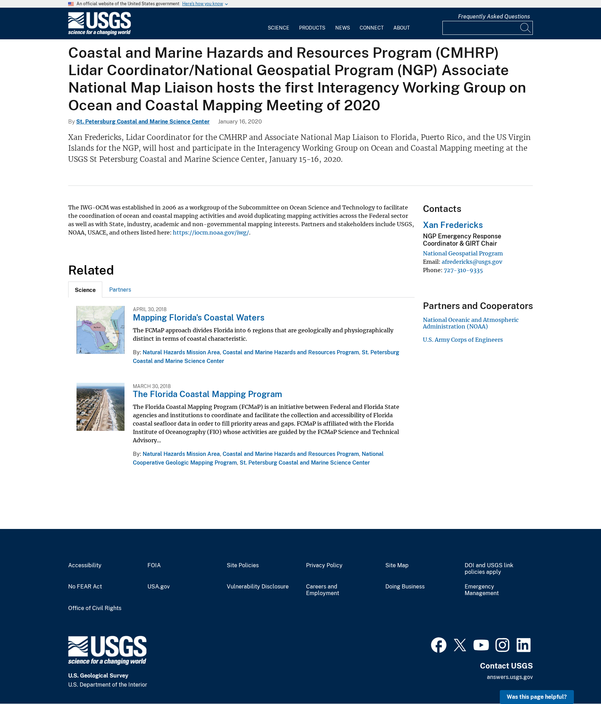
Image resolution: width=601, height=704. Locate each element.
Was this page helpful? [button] (537, 697)
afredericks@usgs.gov (472, 261)
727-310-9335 (463, 270)
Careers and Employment (322, 590)
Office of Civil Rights (94, 608)
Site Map (397, 565)
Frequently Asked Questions (494, 16)
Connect (372, 28)
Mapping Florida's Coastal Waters (198, 317)
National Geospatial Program (463, 253)
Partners (120, 289)
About (401, 28)
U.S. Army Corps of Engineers (463, 339)
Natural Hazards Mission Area (181, 352)
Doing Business (405, 587)
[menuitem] (278, 23)
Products (312, 28)
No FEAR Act (85, 587)
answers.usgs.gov (510, 677)
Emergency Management (482, 590)
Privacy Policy (324, 565)
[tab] (85, 290)
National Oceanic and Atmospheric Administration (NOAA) (471, 323)
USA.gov (158, 587)
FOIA (154, 565)
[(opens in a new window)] (439, 644)
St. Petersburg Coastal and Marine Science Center (143, 121)
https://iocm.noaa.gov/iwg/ (211, 232)
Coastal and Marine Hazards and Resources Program (291, 352)
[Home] (99, 33)
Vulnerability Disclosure (258, 587)
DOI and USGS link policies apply (489, 568)
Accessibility (85, 565)
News (342, 28)
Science (278, 28)
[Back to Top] (575, 678)
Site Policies (243, 565)
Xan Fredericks (453, 225)
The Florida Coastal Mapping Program (207, 394)
